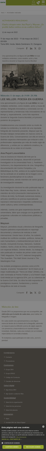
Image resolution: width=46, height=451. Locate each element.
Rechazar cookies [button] (33, 447)
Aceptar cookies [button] (12, 447)
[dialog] (23, 437)
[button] (23, 439)
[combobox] (43, 427)
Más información (21, 437)
